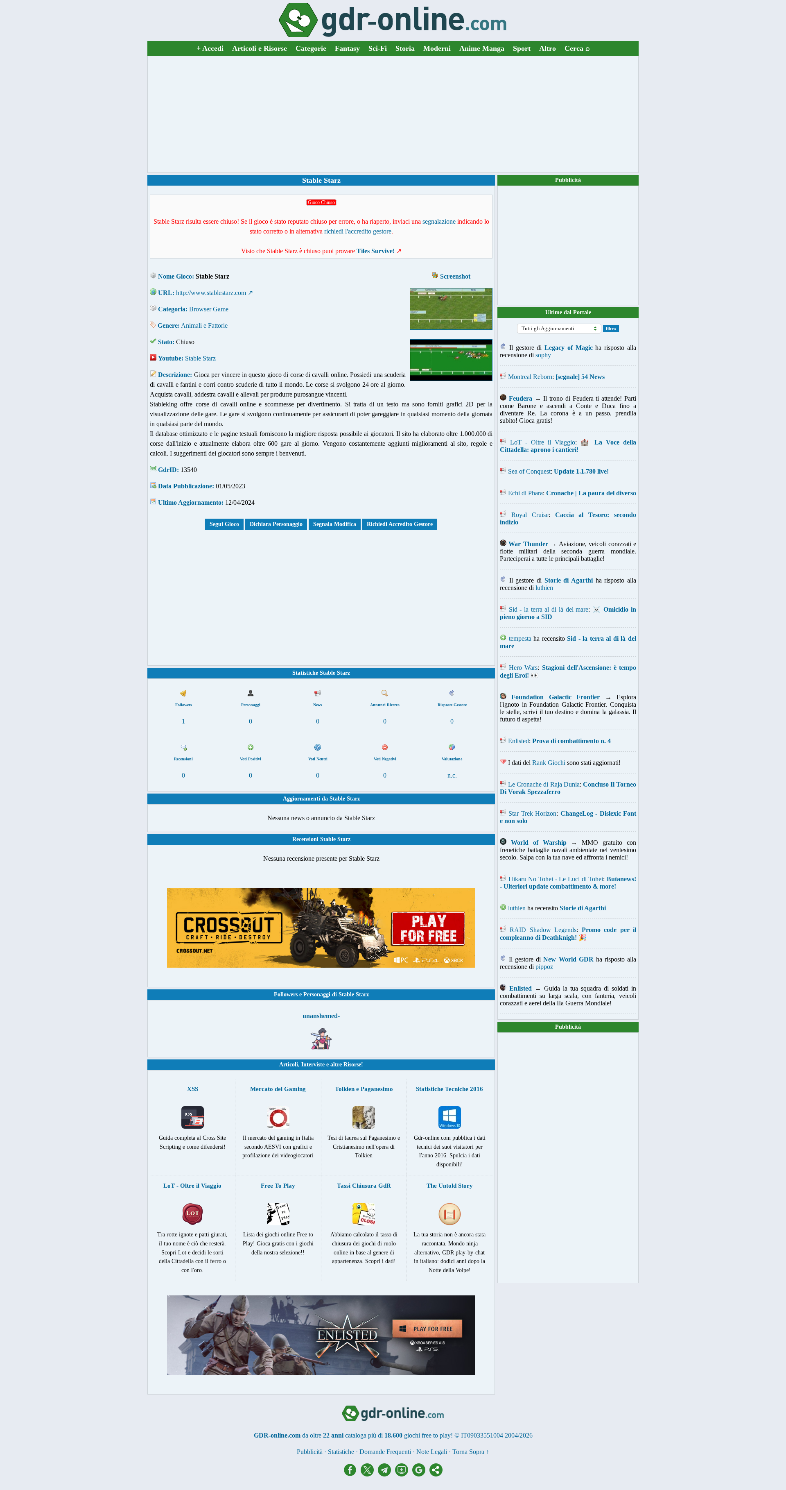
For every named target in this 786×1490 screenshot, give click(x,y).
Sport (522, 48)
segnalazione (439, 221)
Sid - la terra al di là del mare (549, 609)
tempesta (520, 638)
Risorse (352, 1064)
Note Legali (431, 1451)
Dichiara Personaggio (276, 524)
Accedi (210, 48)
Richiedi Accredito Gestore (400, 524)
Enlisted (518, 740)
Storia (405, 48)
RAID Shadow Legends (543, 929)
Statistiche (341, 1451)
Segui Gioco (224, 524)
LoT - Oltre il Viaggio (542, 442)
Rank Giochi (548, 762)
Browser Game (208, 309)
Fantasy (347, 48)
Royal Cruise (530, 514)
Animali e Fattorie (204, 325)
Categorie (311, 48)
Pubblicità (568, 180)
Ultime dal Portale (568, 312)
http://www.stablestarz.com (211, 292)
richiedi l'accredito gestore (357, 231)
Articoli (288, 1064)
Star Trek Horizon (532, 813)
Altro (547, 48)
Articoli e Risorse (259, 48)
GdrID (167, 469)
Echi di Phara (525, 493)
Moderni (437, 48)
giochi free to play (427, 1435)
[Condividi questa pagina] (436, 1474)
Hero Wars (523, 667)
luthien (544, 587)
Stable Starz (200, 358)
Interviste (313, 1064)
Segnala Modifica (334, 524)
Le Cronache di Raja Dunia (544, 784)
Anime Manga (481, 48)
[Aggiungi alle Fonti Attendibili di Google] (420, 1474)
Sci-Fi (377, 48)
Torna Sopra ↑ (470, 1451)
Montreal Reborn (530, 376)
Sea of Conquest (529, 471)
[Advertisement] (393, 114)
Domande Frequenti (385, 1451)
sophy (543, 355)
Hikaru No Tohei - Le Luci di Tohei (555, 878)
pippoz (544, 966)
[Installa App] (403, 1474)
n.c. (452, 775)
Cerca (577, 48)
